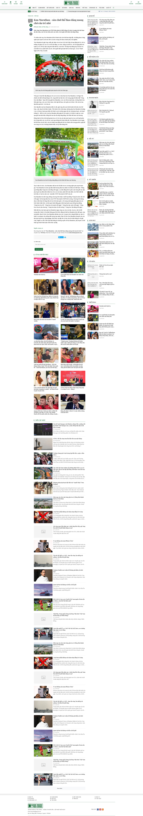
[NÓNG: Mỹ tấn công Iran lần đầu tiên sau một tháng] (43, 444)
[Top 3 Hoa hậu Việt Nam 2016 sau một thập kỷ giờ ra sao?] (93, 285)
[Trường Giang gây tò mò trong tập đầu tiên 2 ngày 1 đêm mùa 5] (43, 458)
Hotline (16, 3)
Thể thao (92, 302)
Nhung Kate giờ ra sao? (105, 274)
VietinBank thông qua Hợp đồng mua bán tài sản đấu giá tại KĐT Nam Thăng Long (106, 129)
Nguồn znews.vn (38, 228)
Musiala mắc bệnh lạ (39, 274)
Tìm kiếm (131, 3)
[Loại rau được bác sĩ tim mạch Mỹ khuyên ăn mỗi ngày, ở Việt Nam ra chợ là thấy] (93, 186)
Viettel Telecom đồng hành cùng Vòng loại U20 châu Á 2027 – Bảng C (72, 388)
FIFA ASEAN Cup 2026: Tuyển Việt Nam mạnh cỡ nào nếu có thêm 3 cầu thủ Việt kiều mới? (69, 600)
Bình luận (30, 20)
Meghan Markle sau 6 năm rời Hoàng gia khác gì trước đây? (68, 570)
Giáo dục (92, 220)
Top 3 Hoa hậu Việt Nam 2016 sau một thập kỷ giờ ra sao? (106, 284)
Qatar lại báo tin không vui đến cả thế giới (64, 584)
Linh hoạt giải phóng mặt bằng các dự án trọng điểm (106, 70)
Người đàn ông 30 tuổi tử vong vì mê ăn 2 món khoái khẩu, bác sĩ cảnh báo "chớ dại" (106, 193)
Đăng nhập (4, 3)
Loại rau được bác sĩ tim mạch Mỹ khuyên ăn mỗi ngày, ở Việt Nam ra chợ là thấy (106, 185)
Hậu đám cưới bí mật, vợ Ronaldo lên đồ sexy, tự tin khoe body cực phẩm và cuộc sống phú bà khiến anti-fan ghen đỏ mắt (72, 366)
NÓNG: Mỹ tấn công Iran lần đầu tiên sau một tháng (33, 11)
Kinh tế (92, 16)
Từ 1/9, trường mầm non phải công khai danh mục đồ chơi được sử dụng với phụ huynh (107, 252)
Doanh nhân (93, 98)
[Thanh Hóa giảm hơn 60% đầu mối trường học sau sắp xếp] (93, 244)
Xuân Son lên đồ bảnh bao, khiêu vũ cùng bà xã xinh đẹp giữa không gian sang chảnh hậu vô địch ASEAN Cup (46, 297)
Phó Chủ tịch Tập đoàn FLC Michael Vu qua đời (107, 102)
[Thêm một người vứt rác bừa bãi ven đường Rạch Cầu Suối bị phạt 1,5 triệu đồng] (43, 809)
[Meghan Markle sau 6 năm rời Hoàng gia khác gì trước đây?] (43, 575)
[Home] (30, 25)
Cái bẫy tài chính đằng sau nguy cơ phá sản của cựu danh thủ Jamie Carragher (72, 320)
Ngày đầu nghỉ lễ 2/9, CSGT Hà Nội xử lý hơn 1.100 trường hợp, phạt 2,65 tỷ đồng (69, 629)
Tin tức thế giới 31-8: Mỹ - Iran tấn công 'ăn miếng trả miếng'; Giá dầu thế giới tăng (68, 556)
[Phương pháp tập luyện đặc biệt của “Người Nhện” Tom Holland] (43, 488)
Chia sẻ (61, 237)
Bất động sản (94, 57)
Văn (11, 3)
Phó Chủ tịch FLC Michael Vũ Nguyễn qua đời (106, 111)
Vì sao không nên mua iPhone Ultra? (63, 541)
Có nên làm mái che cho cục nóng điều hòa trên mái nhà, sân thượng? (107, 88)
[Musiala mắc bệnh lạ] (93, 309)
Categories (138, 3)
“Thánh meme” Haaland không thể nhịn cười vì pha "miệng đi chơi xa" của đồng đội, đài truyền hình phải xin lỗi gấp (73, 342)
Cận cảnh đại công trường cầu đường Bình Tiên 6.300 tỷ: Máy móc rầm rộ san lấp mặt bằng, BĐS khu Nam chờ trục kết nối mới (69, 469)
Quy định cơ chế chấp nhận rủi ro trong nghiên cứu (106, 224)
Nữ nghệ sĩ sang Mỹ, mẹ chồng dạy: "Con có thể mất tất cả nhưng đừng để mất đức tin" (106, 293)
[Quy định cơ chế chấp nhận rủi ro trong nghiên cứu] (93, 227)
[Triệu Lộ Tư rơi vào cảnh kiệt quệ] (43, 794)
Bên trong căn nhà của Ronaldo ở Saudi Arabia (45, 320)
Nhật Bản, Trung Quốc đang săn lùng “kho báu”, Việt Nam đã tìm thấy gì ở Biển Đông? (69, 614)
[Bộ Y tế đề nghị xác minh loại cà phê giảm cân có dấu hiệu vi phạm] (93, 204)
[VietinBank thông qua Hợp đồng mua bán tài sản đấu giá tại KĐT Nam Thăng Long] (93, 131)
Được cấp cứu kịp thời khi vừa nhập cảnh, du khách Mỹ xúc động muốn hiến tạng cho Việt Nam (107, 211)
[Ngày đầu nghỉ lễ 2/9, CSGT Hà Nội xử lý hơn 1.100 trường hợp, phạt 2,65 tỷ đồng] (43, 634)
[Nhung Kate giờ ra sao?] (93, 277)
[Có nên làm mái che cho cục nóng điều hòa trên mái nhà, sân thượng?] (93, 90)
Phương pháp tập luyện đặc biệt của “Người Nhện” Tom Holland (68, 483)
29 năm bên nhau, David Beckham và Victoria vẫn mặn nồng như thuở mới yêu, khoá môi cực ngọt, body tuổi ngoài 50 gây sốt (45, 342)
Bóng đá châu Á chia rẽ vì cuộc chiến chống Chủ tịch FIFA (73, 411)
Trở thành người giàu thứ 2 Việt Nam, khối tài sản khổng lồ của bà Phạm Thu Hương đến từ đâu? (107, 120)
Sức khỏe (92, 179)
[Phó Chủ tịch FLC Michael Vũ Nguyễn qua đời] (93, 113)
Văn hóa (92, 261)
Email (21, 3)
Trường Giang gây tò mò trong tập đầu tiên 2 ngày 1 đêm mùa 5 (63, 11)
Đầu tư (91, 139)
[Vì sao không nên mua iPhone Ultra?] (43, 546)
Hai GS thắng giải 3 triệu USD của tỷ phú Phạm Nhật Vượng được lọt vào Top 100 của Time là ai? (107, 161)
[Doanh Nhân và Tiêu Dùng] (71, 3)
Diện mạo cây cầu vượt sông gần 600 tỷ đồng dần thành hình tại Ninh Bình (68, 498)
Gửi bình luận (39, 249)
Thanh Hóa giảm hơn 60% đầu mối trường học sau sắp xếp (106, 243)
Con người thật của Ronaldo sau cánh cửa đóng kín (72, 275)
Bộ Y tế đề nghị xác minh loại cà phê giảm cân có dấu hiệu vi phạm (106, 202)
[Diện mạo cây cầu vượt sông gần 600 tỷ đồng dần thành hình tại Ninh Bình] (43, 502)
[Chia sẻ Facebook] (30, 29)
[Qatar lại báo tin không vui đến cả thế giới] (43, 590)
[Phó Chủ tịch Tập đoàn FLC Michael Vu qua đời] (93, 104)
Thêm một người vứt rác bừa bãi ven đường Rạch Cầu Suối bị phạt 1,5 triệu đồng (69, 804)
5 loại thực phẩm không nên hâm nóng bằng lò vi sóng (68, 512)
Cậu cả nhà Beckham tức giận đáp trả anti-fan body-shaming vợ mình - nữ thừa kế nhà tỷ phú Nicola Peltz (46, 389)
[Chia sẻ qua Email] (30, 33)
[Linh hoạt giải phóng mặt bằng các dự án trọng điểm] (93, 72)
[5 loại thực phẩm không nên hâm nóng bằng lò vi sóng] (43, 517)
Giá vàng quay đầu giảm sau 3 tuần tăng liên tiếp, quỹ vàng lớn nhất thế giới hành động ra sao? (69, 527)
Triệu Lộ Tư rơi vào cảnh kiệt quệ (62, 789)
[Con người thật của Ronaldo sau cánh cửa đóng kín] (93, 317)
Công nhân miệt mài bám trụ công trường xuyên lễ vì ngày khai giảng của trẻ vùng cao (107, 234)
